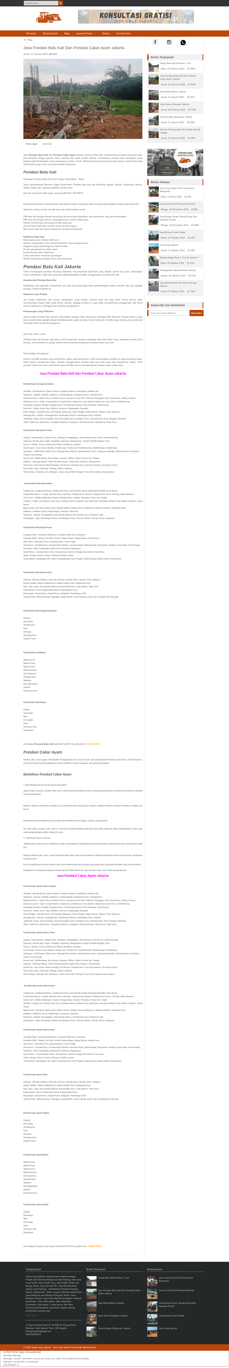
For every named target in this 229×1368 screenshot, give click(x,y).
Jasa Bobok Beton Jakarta (173, 91)
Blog (66, 33)
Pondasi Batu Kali (39, 172)
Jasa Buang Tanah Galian (172, 232)
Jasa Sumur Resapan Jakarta (174, 104)
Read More (31, 1315)
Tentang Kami (50, 33)
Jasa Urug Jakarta (169, 245)
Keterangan (31, 144)
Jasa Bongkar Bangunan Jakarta (176, 117)
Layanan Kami (84, 33)
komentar (47, 144)
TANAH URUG (92, 744)
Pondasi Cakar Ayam (42, 752)
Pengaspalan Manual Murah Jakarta (178, 270)
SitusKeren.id (89, 1347)
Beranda (31, 33)
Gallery (106, 33)
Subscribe (196, 313)
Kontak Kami (123, 33)
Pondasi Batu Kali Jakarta (52, 266)
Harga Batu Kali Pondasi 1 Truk (175, 63)
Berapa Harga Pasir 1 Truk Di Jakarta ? (179, 257)
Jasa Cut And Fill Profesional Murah (177, 204)
